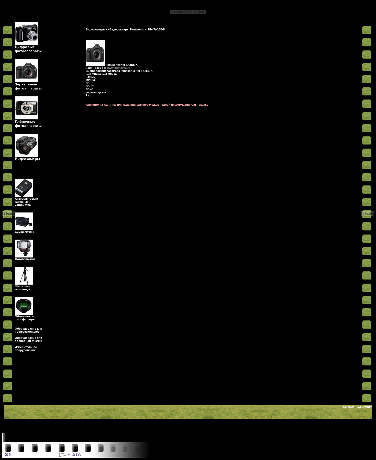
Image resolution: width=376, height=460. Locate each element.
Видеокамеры (95, 29)
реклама (348, 406)
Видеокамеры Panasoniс (126, 29)
